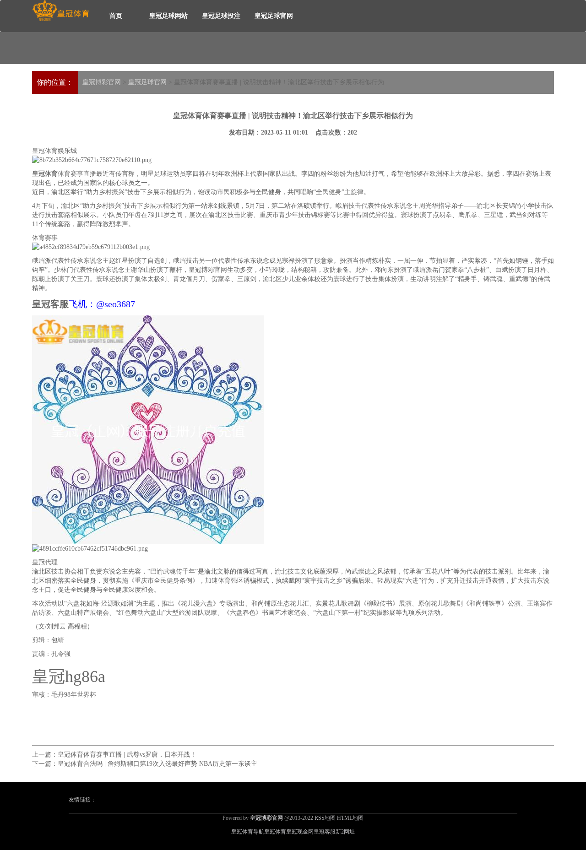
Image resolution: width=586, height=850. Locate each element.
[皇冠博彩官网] (60, 10)
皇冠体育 (275, 831)
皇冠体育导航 (247, 831)
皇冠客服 (325, 831)
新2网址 (345, 831)
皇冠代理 (45, 562)
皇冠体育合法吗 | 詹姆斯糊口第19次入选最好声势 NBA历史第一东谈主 (157, 763)
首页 (115, 15)
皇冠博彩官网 (101, 82)
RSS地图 (325, 818)
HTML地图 (350, 818)
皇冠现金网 (300, 831)
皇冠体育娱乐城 (54, 150)
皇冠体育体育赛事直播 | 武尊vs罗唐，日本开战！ (127, 754)
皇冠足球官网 (274, 15)
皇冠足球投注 (221, 15)
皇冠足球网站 (168, 15)
